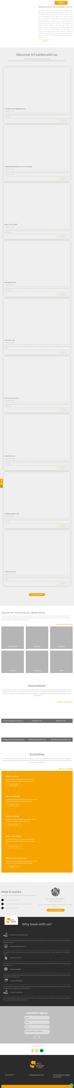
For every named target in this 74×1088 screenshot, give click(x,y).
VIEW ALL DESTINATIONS (64, 624)
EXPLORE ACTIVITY (13, 785)
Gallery (7, 3)
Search (16, 3)
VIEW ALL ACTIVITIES (65, 769)
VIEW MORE (44, 40)
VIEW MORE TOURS (37, 594)
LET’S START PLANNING (55, 910)
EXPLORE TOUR (63, 121)
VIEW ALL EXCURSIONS (65, 702)
